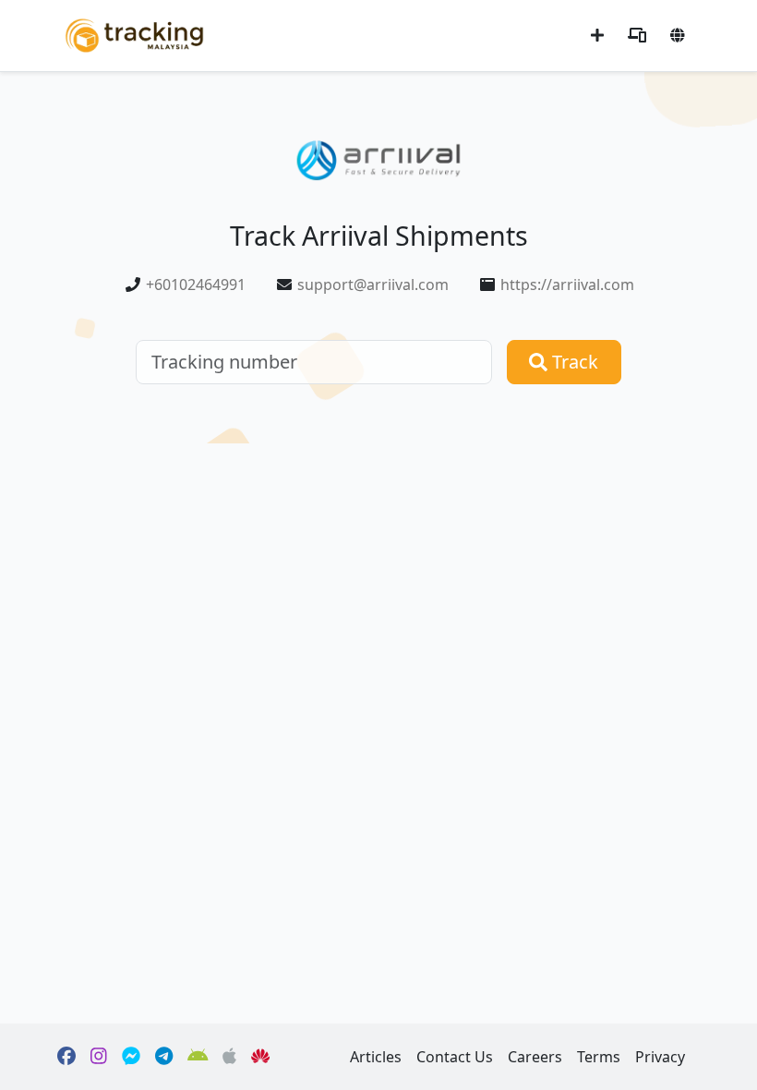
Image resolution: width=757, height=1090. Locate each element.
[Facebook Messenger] (131, 1057)
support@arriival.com (373, 284)
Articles (376, 1057)
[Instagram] (98, 1057)
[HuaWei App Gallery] (260, 1057)
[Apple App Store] (229, 1057)
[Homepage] (134, 33)
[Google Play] (198, 1057)
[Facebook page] (66, 1057)
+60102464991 (196, 284)
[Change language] (677, 35)
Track (572, 361)
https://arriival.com (567, 284)
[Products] (637, 35)
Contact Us (454, 1057)
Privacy (660, 1057)
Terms (598, 1057)
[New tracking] (597, 35)
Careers (535, 1057)
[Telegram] (164, 1057)
